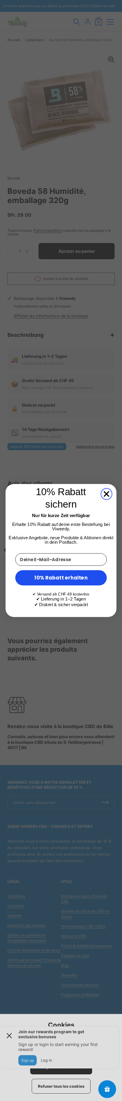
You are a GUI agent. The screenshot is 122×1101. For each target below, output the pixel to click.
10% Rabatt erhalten (61, 577)
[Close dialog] (106, 493)
